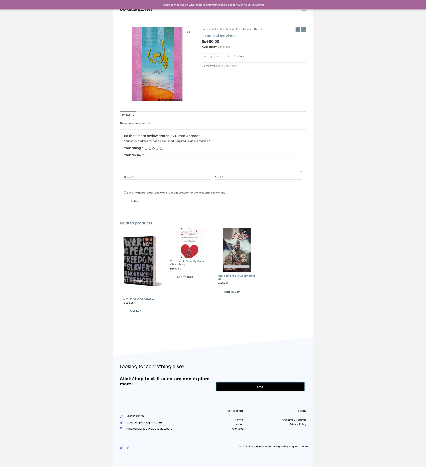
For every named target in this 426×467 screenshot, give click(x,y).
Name (128, 177)
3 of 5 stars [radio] (153, 148)
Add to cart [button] (137, 311)
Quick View (141, 291)
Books (214, 29)
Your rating (133, 148)
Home (205, 29)
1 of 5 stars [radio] (146, 148)
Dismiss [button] (260, 4)
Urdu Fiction (227, 29)
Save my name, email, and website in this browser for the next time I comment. (176, 192)
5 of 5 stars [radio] (160, 148)
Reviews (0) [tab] (128, 115)
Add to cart (236, 56)
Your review (134, 155)
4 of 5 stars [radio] (157, 148)
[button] (189, 32)
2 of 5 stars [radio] (149, 148)
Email (219, 177)
